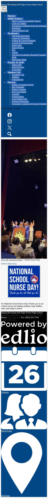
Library (15, 52)
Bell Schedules (18, 87)
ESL (14, 50)
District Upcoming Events (23, 85)
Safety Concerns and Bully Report (26, 21)
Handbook (16, 28)
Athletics (15, 77)
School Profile (18, 48)
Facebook (9, 115)
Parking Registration (20, 101)
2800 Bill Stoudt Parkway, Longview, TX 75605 (21, 315)
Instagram (9, 121)
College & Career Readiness (24, 41)
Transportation (18, 97)
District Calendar (19, 89)
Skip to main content (9, 2)
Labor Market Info (19, 99)
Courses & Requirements (22, 43)
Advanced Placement (21, 36)
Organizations (17, 79)
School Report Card (20, 31)
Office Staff (17, 65)
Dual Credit (17, 45)
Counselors (16, 70)
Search (9, 134)
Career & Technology (21, 38)
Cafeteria (15, 94)
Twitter (9, 127)
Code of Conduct (19, 23)
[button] (15, 18)
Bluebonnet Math (19, 60)
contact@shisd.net (8, 320)
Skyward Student (19, 92)
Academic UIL (18, 75)
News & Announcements (11, 260)
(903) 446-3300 (14, 317)
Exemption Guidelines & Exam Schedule (29, 26)
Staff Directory (18, 67)
